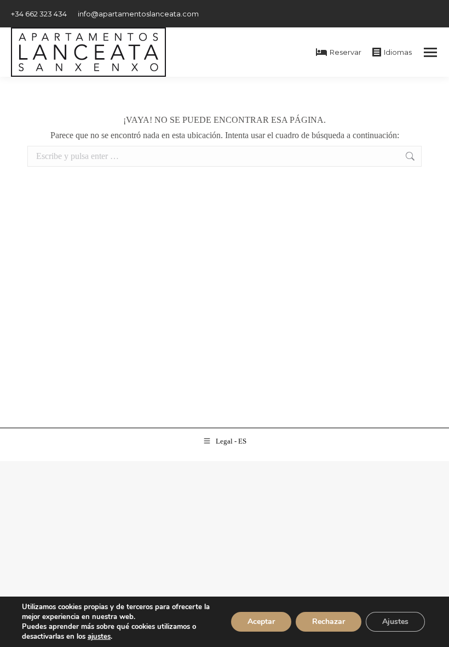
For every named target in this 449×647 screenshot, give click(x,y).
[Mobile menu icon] (430, 52)
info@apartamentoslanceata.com (138, 13)
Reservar (345, 52)
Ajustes (395, 621)
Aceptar (261, 621)
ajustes (99, 637)
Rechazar (328, 621)
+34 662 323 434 (39, 13)
